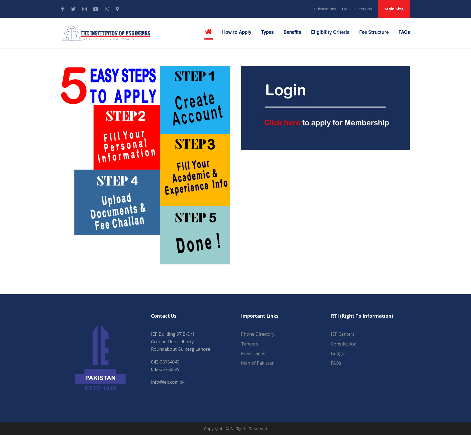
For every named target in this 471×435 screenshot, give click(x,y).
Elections (363, 8)
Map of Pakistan (257, 363)
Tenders (249, 344)
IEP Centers (343, 334)
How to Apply (236, 32)
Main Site (394, 8)
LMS (346, 8)
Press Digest (254, 353)
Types (267, 32)
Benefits (292, 32)
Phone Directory (257, 334)
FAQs (404, 32)
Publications (325, 8)
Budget (338, 353)
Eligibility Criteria (330, 32)
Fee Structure (374, 32)
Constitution (344, 344)
